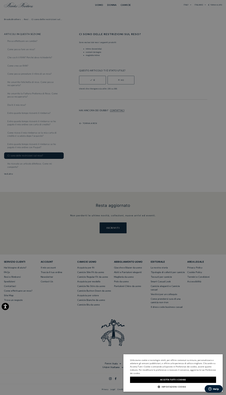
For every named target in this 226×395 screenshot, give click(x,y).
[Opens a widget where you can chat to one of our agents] (213, 389)
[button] (173, 386)
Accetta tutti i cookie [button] (173, 379)
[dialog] (113, 197)
